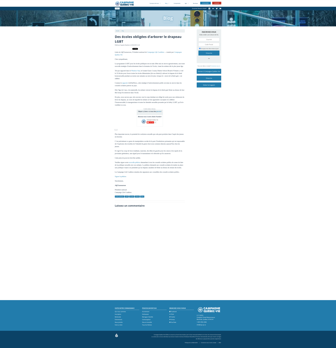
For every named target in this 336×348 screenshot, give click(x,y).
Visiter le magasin (209, 85)
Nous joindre (119, 322)
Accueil (117, 30)
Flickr (172, 314)
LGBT (126, 196)
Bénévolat (118, 317)
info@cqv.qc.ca (201, 325)
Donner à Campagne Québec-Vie (209, 71)
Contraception (146, 319)
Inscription (118, 314)
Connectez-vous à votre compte (208, 342)
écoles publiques (119, 196)
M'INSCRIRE (205, 3)
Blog (166, 3)
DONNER (216, 3)
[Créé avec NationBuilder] (116, 335)
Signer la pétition (120, 176)
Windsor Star (135, 71)
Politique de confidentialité (191, 342)
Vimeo (173, 319)
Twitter (173, 317)
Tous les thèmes (147, 325)
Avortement (145, 311)
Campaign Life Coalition (155, 52)
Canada (132, 196)
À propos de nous (154, 3)
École (142, 196)
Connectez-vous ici (215, 66)
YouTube (173, 322)
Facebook (174, 311)
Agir (186, 3)
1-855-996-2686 (202, 322)
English (117, 8)
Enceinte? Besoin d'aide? (199, 8)
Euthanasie (145, 314)
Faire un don (118, 325)
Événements (118, 319)
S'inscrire (209, 78)
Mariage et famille (147, 317)
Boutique (195, 3)
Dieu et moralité (147, 322)
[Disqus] (150, 230)
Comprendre (177, 3)
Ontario (137, 196)
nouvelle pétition (134, 162)
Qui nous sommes (120, 311)
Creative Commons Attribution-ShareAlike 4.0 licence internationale (191, 336)
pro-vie (159, 111)
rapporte (125, 83)
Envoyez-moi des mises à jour (209, 48)
